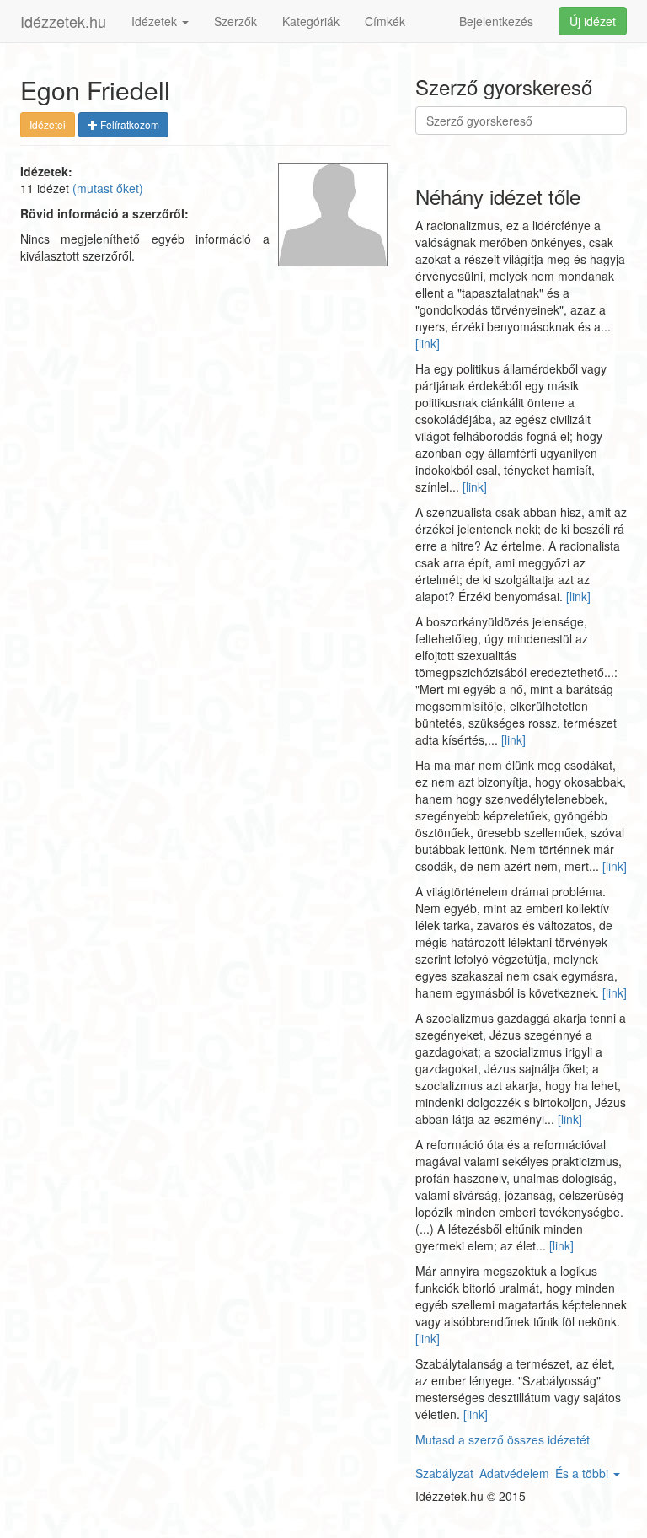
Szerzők (235, 21)
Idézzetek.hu (63, 21)
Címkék (385, 21)
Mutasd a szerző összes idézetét (502, 1439)
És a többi (583, 1473)
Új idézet (592, 21)
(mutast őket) (107, 188)
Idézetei (47, 124)
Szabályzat (444, 1473)
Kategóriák (311, 21)
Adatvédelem (514, 1473)
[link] (427, 343)
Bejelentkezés (496, 21)
